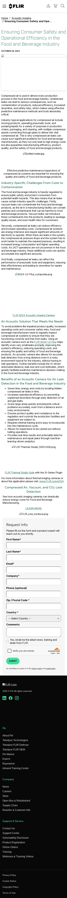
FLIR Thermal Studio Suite (19, 472)
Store (5, 796)
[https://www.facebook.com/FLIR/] (10, 698)
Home (4, 18)
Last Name (12, 551)
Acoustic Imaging (21, 18)
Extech (6, 759)
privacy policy (37, 668)
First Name (13, 539)
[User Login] (46, 6)
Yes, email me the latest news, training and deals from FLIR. (33, 641)
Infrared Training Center (15, 768)
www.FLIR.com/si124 (51, 481)
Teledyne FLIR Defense (15, 745)
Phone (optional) (16, 588)
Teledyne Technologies (15, 740)
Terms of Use (9, 893)
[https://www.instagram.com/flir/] (17, 698)
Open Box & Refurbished (16, 800)
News (5, 786)
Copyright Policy (10, 887)
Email (9, 563)
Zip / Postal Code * (17, 600)
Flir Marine (8, 754)
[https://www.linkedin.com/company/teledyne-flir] (4, 698)
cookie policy (50, 668)
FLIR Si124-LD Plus (45, 341)
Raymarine (8, 763)
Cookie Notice (9, 881)
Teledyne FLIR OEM (13, 749)
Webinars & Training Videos (18, 856)
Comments (13, 624)
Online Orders (10, 847)
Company (12, 575)
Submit (13, 661)
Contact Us (8, 828)
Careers (6, 791)
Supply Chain (10, 805)
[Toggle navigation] (4, 6)
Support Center (10, 833)
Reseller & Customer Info (16, 810)
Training (7, 851)
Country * (12, 612)
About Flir (7, 735)
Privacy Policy (9, 875)
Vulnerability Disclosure (15, 837)
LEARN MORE (33, 508)
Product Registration (13, 842)
